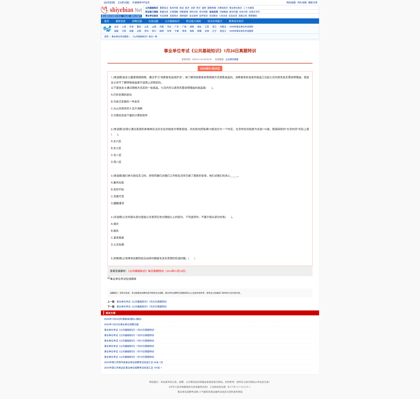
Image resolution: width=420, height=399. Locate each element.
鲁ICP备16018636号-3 (239, 386)
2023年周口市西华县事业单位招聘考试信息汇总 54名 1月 (133, 362)
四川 (154, 30)
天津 (131, 26)
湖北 (199, 26)
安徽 (131, 30)
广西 (184, 26)
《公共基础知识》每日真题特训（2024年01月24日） (157, 271)
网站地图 (291, 2)
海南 (192, 30)
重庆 (139, 26)
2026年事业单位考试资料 (241, 26)
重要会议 (164, 7)
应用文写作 (254, 11)
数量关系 (164, 11)
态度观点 (174, 15)
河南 (161, 26)
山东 (146, 26)
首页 (106, 21)
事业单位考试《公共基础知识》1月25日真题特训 (142, 306)
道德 (204, 7)
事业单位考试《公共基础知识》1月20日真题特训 (129, 346)
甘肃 (169, 30)
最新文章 (312, 2)
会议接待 (193, 15)
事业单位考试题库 (120, 36)
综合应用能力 (215, 21)
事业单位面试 (151, 15)
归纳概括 (224, 11)
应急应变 (233, 15)
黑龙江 (223, 30)
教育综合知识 (236, 21)
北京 (116, 26)
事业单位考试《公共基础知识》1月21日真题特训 (129, 340)
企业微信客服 (232, 59)
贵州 (146, 30)
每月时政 (174, 7)
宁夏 (177, 30)
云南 (139, 30)
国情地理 (211, 7)
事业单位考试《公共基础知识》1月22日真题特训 (129, 335)
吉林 (207, 30)
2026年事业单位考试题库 (241, 30)
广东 (177, 26)
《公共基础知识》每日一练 (144, 36)
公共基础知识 (151, 7)
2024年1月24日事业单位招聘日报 (121, 324)
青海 (184, 30)
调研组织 (183, 15)
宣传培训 (203, 15)
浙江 (214, 26)
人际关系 (223, 15)
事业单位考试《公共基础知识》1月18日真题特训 (129, 356)
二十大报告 (248, 7)
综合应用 (213, 11)
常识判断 (203, 11)
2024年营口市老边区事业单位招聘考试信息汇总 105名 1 (133, 367)
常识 (198, 7)
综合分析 (243, 11)
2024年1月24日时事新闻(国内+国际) (123, 318)
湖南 (192, 26)
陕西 (161, 30)
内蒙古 (223, 26)
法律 (193, 7)
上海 (124, 26)
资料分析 (193, 11)
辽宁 (214, 30)
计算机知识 (222, 7)
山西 (154, 26)
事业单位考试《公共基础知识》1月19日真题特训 (129, 351)
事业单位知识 (235, 7)
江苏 (207, 26)
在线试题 (153, 21)
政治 (181, 7)
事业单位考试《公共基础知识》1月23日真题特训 (142, 301)
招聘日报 (137, 21)
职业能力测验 (151, 11)
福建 (116, 30)
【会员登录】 (109, 2)
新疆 (199, 30)
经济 (187, 7)
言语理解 (174, 11)
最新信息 (121, 21)
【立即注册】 (124, 2)
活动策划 (213, 15)
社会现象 (164, 15)
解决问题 (233, 11)
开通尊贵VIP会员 (141, 2)
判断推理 (183, 11)
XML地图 (302, 2)
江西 (124, 30)
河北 (169, 26)
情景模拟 (252, 15)
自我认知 (243, 15)
